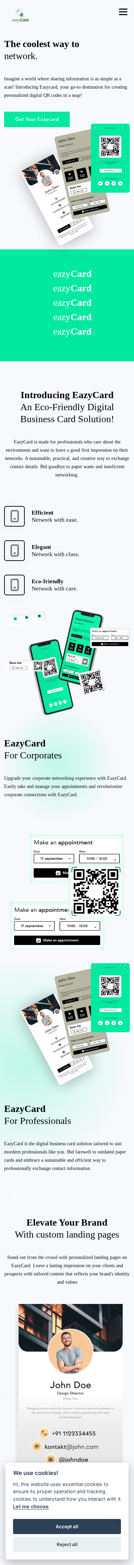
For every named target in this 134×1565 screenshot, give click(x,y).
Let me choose (31, 1506)
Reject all (67, 1544)
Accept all (67, 1526)
